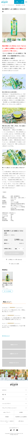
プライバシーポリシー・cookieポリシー (7, 422)
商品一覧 (4, 394)
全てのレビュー (6, 335)
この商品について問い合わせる (15, 259)
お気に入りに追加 (15, 263)
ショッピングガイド (6, 403)
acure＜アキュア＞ (7, 412)
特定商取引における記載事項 (21, 416)
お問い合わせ (21, 421)
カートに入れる (14, 253)
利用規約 (7, 416)
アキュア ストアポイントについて (9, 407)
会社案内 (21, 412)
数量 (16, 248)
